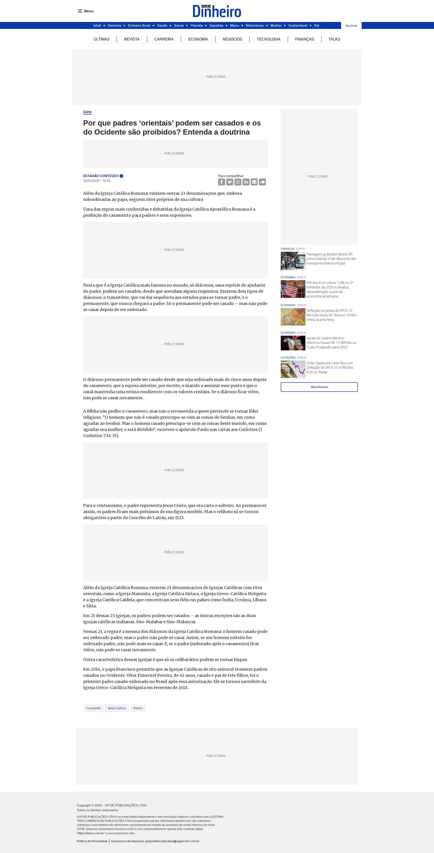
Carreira (164, 39)
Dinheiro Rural (139, 25)
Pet (316, 25)
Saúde (162, 25)
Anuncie (351, 25)
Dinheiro (114, 25)
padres (137, 708)
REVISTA (132, 39)
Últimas (101, 39)
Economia (198, 39)
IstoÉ (97, 25)
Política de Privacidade (92, 841)
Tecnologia (269, 39)
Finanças (304, 39)
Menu (234, 25)
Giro (87, 112)
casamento (93, 708)
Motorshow (255, 25)
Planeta (197, 25)
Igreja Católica (117, 708)
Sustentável (297, 25)
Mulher (276, 25)
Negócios (232, 39)
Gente (179, 25)
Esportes (216, 25)
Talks (334, 39)
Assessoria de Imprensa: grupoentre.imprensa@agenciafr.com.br (155, 841)
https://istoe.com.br (91, 833)
